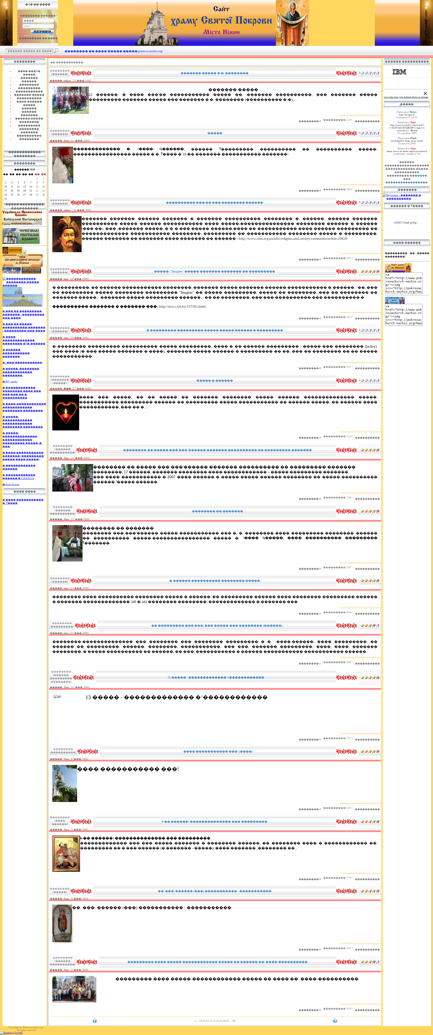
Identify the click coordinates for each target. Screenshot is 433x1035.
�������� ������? (38, 15)
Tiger (66, 140)
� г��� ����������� (22, 362)
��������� (29, 88)
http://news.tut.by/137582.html (182, 306)
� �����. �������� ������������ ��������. (20, 372)
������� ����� (29, 94)
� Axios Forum (10, 484)
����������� (29, 91)
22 (211, 1020)
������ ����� (29, 118)
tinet (66, 278)
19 (200, 1020)
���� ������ (29, 101)
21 (207, 1020)
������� (29, 77)
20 (204, 1020)
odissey (67, 80)
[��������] (25, 253)
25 (221, 1020)
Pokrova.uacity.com (33, 1027)
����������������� (406, 182)
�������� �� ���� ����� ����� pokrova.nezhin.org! (113, 51)
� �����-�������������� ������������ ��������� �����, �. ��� (22, 440)
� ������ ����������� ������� (16, 353)
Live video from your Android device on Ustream (406, 97)
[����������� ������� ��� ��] (12, 293)
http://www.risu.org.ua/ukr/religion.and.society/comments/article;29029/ (293, 238)
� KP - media (9, 381)
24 (217, 1020)
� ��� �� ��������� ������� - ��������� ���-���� (23, 314)
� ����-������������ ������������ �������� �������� (24, 407)
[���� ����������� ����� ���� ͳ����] (22, 265)
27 (227, 1020)
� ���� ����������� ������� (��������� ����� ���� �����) (23, 456)
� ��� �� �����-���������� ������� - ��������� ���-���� (23, 327)
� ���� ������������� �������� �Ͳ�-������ (23, 340)
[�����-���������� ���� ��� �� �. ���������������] (22, 305)
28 (234, 1020)
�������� (29, 84)
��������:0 (310, 121)
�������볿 (29, 121)
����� (29, 105)
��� (67, 388)
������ (29, 81)
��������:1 (310, 613)
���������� (29, 98)
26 (224, 1020)
